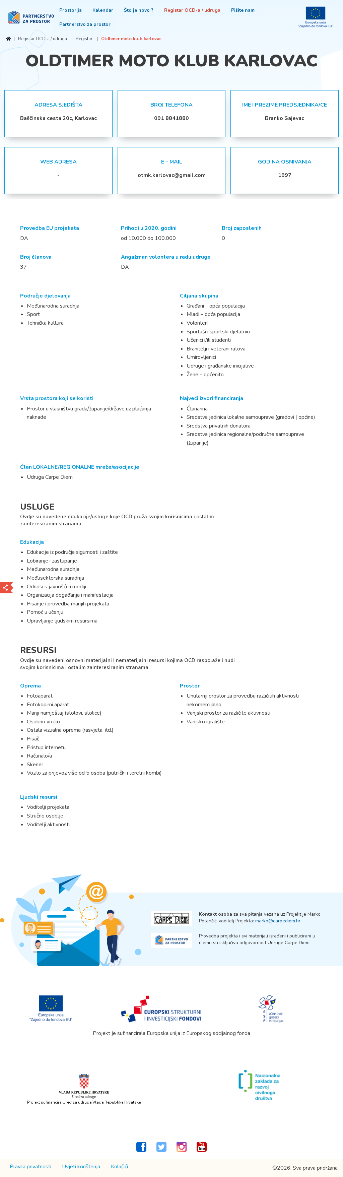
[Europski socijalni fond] (272, 1008)
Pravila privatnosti (30, 1166)
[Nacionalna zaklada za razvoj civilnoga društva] (259, 1084)
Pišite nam (243, 10)
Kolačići (119, 1166)
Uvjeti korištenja (81, 1166)
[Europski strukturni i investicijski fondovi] (161, 1008)
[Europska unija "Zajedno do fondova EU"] (51, 1008)
